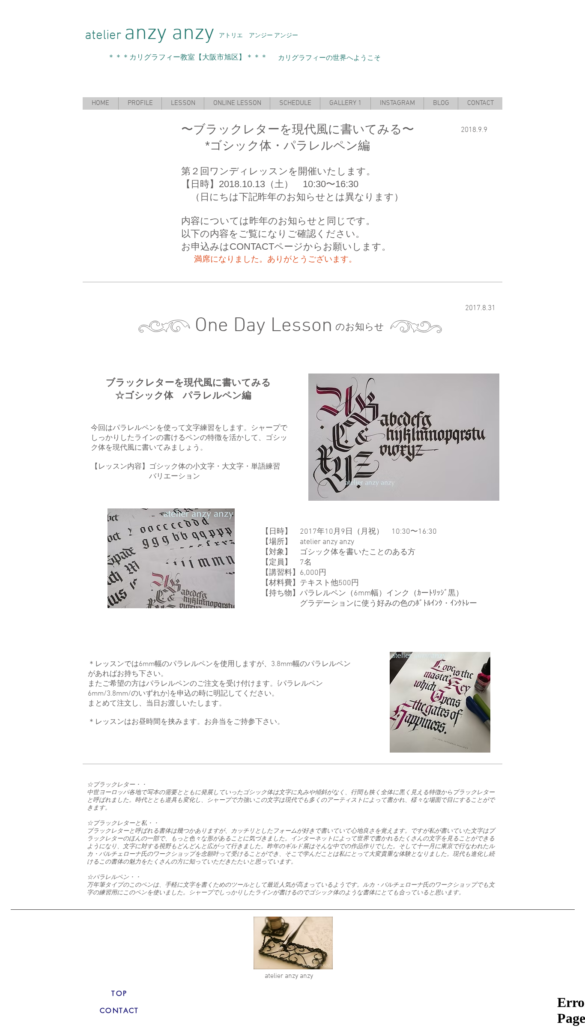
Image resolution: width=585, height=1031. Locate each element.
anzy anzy (169, 34)
